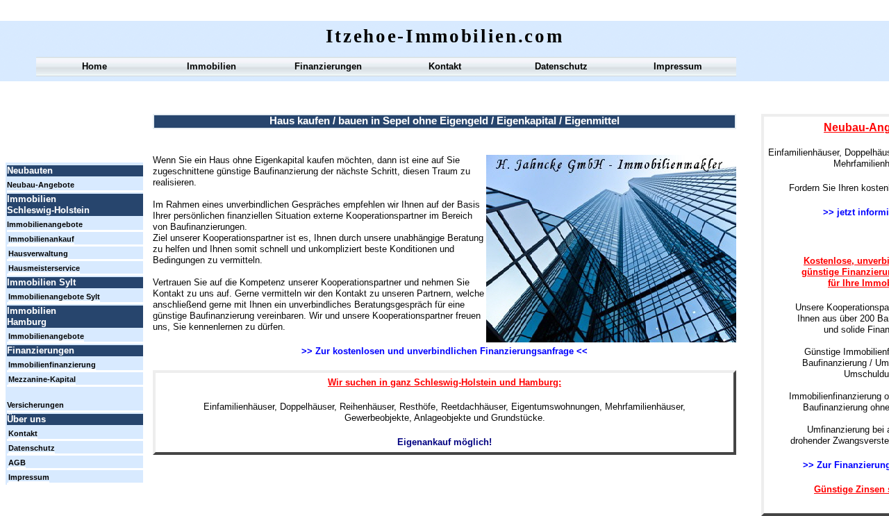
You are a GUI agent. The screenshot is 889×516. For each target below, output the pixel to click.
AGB (17, 462)
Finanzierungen (328, 66)
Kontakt (445, 66)
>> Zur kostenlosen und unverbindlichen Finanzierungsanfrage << (444, 351)
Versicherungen (35, 405)
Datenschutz (561, 66)
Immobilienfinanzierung (52, 364)
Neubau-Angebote (40, 185)
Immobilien (211, 66)
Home (94, 66)
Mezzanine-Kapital (42, 379)
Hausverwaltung (38, 253)
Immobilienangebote (45, 224)
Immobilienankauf (41, 239)
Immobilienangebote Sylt (54, 296)
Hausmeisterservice (44, 268)
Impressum (678, 66)
